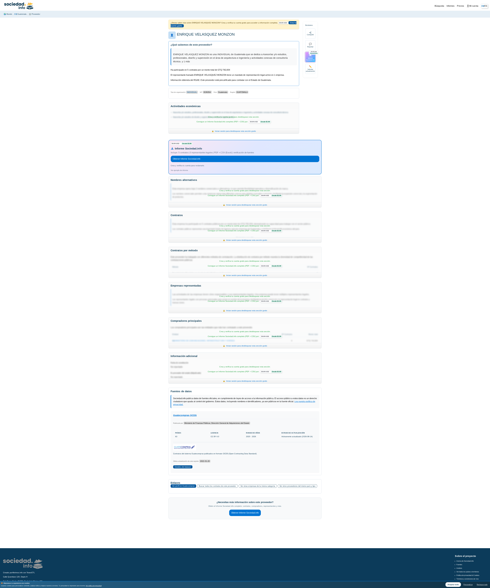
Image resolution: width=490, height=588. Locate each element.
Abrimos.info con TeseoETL (23, 573)
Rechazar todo (482, 585)
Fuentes (459, 565)
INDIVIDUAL (192, 92)
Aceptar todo (453, 585)
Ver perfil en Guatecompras (183, 486)
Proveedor (34, 14)
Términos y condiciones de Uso (467, 579)
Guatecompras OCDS (185, 415)
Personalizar (468, 585)
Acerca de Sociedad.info (465, 561)
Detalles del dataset (183, 467)
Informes (451, 6)
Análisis (459, 568)
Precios (460, 6)
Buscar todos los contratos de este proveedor (217, 486)
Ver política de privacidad (94, 585)
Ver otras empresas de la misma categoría (257, 486)
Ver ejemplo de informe (179, 170)
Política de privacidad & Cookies (467, 575)
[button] (484, 6)
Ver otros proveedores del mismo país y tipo (297, 486)
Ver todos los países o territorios (467, 572)
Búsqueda (439, 6)
